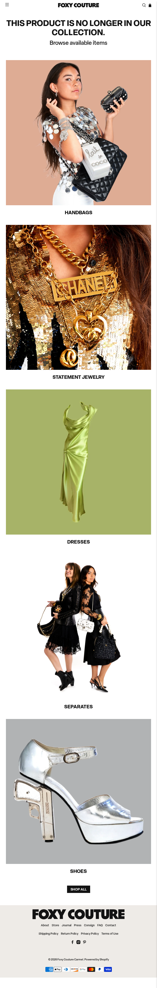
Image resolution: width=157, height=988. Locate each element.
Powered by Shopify (96, 959)
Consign (89, 925)
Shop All (79, 889)
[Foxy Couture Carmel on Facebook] (72, 943)
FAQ (100, 925)
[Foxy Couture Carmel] (78, 5)
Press (77, 925)
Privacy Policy (90, 933)
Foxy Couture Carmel (70, 959)
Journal (66, 925)
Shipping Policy (48, 933)
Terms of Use (109, 933)
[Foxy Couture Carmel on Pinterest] (84, 943)
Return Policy (69, 933)
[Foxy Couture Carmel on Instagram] (78, 943)
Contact (110, 925)
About (45, 925)
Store (55, 925)
